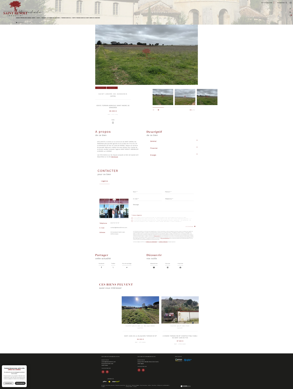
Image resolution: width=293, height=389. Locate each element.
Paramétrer (8, 383)
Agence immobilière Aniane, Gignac (25, 17)
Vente (38, 17)
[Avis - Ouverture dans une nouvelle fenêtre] (178, 360)
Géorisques (114, 157)
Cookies (135, 386)
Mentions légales (135, 385)
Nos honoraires (143, 385)
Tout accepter (20, 383)
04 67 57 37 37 (114, 223)
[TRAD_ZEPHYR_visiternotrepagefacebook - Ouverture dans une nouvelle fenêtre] (103, 371)
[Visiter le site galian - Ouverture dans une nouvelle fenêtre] (104, 381)
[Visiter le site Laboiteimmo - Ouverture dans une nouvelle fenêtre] (186, 386)
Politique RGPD (129, 386)
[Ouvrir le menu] (290, 2)
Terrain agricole (66, 17)
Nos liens (154, 385)
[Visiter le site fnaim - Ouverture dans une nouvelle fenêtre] (109, 382)
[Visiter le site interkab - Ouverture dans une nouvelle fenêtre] (115, 381)
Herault (44, 17)
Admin (149, 385)
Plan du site (128, 385)
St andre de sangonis (53, 17)
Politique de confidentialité (163, 385)
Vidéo (113, 120)
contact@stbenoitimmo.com (118, 227)
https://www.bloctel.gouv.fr (165, 238)
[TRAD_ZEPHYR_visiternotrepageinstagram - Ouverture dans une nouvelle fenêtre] (107, 371)
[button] (158, 110)
